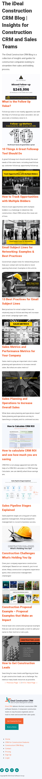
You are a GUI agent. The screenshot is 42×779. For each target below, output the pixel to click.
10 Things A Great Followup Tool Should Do (20, 151)
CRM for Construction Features (17, 742)
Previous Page (11, 683)
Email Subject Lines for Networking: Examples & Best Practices (18, 252)
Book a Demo (12, 727)
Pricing (8, 752)
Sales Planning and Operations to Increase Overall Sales (17, 403)
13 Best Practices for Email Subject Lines (20, 301)
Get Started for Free (14, 721)
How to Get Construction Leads (18, 665)
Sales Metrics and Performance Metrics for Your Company (18, 351)
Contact (8, 748)
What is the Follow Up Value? (16, 104)
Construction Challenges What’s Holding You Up (18, 555)
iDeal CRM (8, 706)
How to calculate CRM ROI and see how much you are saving (19, 455)
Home (7, 739)
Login (7, 758)
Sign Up (8, 755)
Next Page (32, 683)
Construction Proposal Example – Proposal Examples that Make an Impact (17, 613)
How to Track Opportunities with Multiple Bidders (20, 199)
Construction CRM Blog (14, 745)
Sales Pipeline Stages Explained (16, 508)
